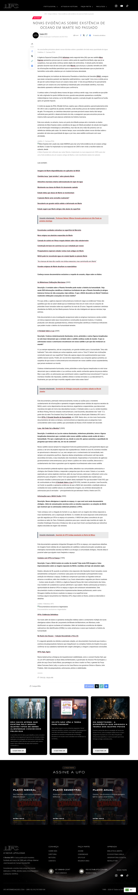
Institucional (50, 6)
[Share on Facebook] (80, 35)
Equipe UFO (43, 34)
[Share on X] (83, 35)
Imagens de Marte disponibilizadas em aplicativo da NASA (58, 171)
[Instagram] (116, 6)
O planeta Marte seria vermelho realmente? (53, 198)
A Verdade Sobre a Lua (45, 331)
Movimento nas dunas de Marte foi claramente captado (57, 187)
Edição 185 (49, 677)
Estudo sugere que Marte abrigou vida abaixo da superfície (58, 209)
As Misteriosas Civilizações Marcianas (51, 282)
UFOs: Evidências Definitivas (47, 615)
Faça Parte (86, 6)
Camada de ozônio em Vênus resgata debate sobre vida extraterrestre (63, 241)
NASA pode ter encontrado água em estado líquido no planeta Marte (62, 256)
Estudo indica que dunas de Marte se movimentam (55, 193)
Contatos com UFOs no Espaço (48, 558)
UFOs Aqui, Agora (43, 652)
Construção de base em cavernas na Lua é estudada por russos (60, 246)
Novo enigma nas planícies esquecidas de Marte (55, 235)
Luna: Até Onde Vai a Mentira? (48, 428)
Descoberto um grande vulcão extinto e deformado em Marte (59, 203)
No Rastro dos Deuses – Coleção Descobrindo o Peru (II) (57, 636)
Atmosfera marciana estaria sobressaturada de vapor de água (60, 182)
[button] (51, 7)
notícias (37, 18)
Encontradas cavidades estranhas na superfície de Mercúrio (59, 230)
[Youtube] (121, 6)
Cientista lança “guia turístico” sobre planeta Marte (55, 176)
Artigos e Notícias (69, 6)
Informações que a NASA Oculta (49, 496)
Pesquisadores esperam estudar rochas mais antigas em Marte (60, 251)
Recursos (100, 6)
